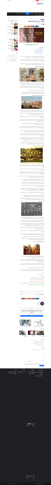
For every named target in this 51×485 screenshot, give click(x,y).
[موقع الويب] (39, 304)
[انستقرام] (37, 304)
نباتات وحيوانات (17, 13)
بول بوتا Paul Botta (24, 92)
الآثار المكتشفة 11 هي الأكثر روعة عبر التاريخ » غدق (38, 342)
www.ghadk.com (32, 279)
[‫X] (36, 26)
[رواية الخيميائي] (16, 24)
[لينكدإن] (35, 26)
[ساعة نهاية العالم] (31, 333)
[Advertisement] (19, 7)
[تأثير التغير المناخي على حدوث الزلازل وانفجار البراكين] (27, 477)
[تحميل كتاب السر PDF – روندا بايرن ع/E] (16, 30)
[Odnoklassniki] (26, 26)
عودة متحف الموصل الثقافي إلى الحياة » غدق (38, 341)
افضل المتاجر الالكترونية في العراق (32, 0)
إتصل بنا (11, 483)
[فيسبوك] (38, 26)
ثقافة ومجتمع (31, 13)
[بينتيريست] (31, 26)
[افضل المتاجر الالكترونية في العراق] (16, 43)
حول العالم (40, 13)
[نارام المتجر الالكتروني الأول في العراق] (27, 372)
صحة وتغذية (36, 13)
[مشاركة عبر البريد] (23, 298)
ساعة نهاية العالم (33, 335)
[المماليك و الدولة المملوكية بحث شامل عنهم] (40, 333)
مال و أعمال (21, 13)
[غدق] (40, 4)
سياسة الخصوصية (8, 483)
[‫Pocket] (25, 26)
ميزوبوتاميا (40, 87)
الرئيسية (43, 13)
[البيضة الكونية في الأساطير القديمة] (16, 21)
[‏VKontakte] (28, 26)
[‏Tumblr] (33, 26)
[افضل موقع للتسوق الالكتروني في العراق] (16, 40)
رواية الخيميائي (11, 23)
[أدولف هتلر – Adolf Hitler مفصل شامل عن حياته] (30, 476)
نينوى (25, 113)
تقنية (24, 13)
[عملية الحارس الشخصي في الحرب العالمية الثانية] (23, 333)
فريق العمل (14, 483)
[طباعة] (22, 298)
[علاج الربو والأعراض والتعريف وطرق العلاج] (27, 449)
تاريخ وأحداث (27, 13)
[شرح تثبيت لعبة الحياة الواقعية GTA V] (16, 27)
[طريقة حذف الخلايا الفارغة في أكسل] (16, 33)
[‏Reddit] (30, 26)
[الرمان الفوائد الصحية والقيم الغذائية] (16, 49)
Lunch (42, 24)
